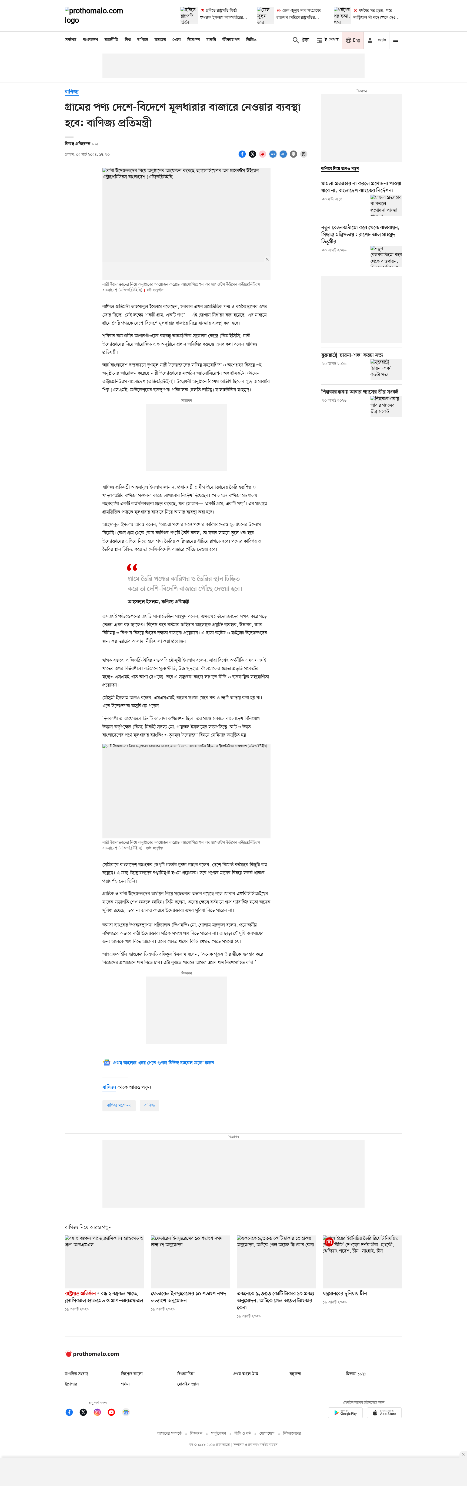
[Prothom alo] (101, 15)
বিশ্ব (128, 40)
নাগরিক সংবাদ (76, 1374)
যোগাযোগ (267, 1433)
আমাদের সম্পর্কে (169, 1433)
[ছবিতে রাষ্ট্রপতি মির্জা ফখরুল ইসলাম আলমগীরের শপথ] (189, 15)
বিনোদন (193, 40)
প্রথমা (125, 1384)
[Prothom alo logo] (92, 1355)
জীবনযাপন (231, 40)
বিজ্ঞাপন (196, 1433)
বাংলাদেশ (90, 40)
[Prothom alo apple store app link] (384, 1414)
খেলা (176, 40)
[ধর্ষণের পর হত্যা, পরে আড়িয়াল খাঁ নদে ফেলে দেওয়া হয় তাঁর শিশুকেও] (342, 15)
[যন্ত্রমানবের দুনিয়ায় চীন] (362, 1261)
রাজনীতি (111, 40)
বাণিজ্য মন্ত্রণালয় (119, 1105)
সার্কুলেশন (218, 1433)
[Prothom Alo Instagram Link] (100, 1413)
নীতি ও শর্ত (243, 1433)
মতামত (160, 40)
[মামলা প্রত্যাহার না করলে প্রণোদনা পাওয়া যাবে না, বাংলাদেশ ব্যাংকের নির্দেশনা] (386, 205)
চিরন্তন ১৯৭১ (356, 1374)
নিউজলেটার (292, 1433)
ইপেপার (71, 1384)
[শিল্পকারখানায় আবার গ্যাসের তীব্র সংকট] (386, 406)
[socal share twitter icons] (253, 157)
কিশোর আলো (132, 1374)
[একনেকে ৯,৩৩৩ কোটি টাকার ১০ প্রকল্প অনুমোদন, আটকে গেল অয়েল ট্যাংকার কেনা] (276, 1261)
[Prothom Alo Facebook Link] (72, 1413)
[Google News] (126, 1413)
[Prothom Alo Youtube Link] (114, 1413)
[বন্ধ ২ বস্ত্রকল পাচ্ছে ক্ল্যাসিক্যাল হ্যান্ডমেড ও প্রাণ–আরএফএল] (104, 1261)
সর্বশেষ (70, 40)
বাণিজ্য (142, 40)
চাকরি (211, 40)
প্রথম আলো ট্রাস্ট (246, 1374)
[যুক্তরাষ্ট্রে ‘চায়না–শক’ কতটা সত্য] (386, 369)
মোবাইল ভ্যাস (188, 1384)
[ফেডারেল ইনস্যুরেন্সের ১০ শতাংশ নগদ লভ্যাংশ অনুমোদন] (190, 1261)
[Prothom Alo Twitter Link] (86, 1413)
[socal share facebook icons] (243, 157)
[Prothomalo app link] (345, 1414)
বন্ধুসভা (295, 1374)
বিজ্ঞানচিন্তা (186, 1374)
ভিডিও (251, 40)
